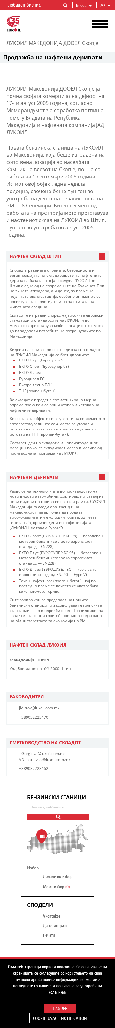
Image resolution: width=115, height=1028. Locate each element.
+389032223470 (33, 717)
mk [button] (103, 5)
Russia (81, 5)
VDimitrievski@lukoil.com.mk (44, 759)
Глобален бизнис (24, 5)
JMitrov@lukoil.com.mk (39, 707)
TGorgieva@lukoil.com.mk (42, 753)
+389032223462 (33, 768)
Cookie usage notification (60, 1018)
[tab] (57, 257)
